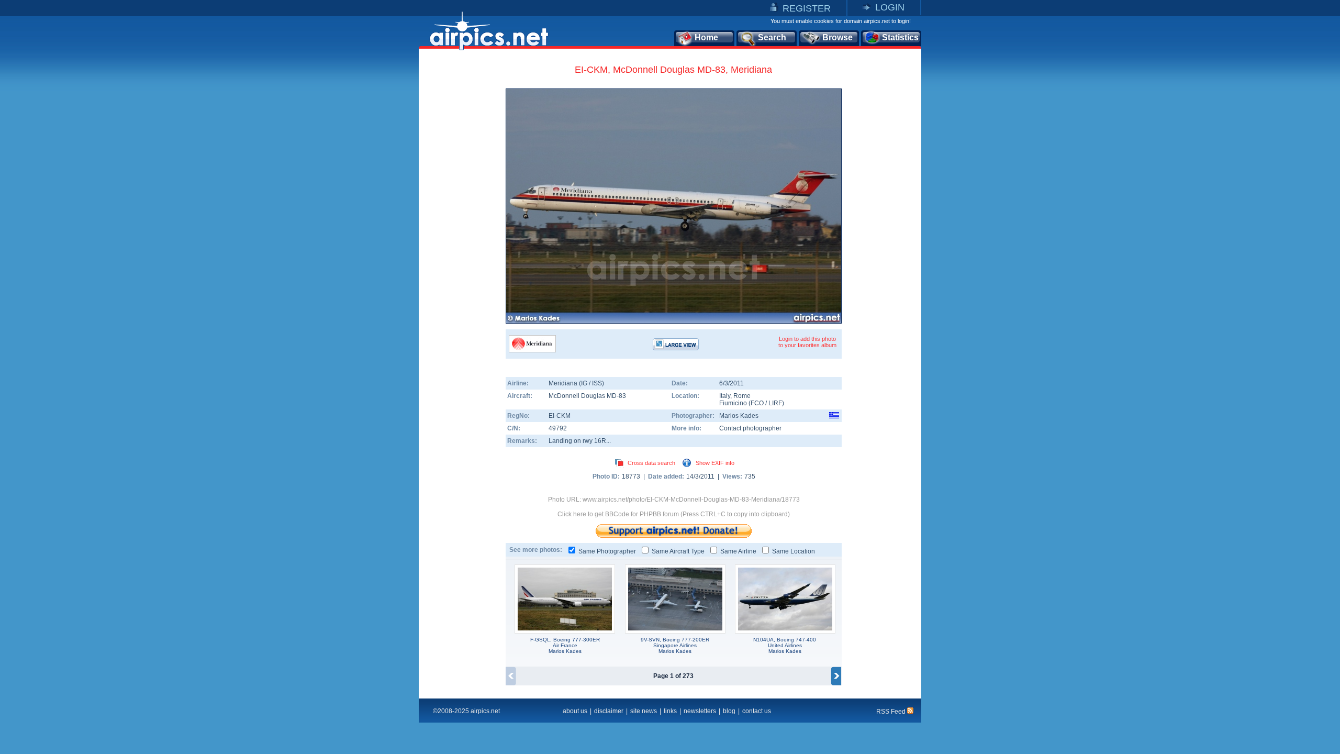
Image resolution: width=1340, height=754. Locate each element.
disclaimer (608, 711)
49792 (558, 428)
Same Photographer (607, 551)
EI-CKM (560, 415)
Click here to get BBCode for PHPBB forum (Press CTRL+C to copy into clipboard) (673, 514)
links (670, 711)
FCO (757, 403)
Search (772, 37)
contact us (756, 711)
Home (706, 37)
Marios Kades (738, 415)
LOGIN (889, 7)
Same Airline (738, 551)
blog (729, 711)
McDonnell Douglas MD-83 (587, 396)
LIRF (775, 403)
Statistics (900, 37)
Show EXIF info (715, 463)
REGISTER (807, 8)
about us (575, 711)
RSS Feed (891, 711)
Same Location (793, 551)
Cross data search (651, 463)
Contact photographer (750, 428)
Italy (724, 396)
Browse (837, 37)
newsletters (700, 711)
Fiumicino (733, 403)
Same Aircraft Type (678, 551)
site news (643, 711)
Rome (742, 396)
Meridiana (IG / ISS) (576, 383)
